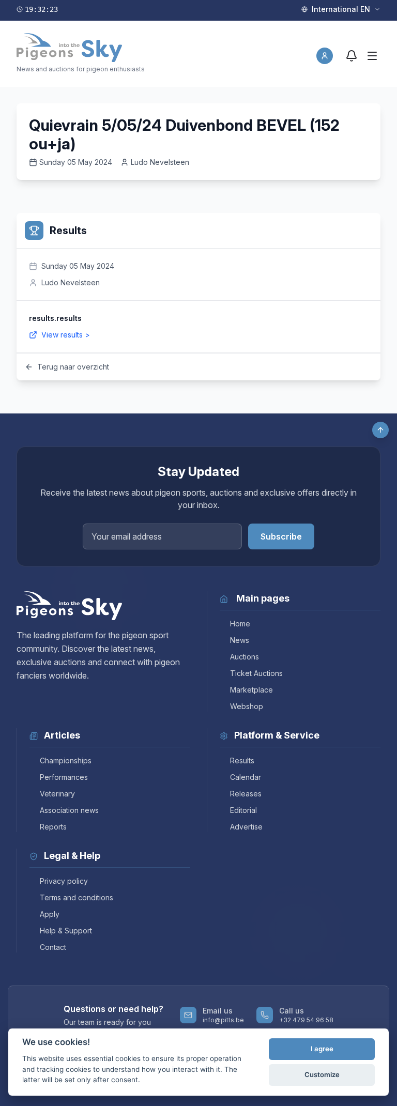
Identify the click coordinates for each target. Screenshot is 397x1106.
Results (242, 760)
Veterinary (57, 793)
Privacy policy (64, 881)
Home (240, 623)
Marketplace (251, 689)
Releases (246, 793)
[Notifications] (351, 56)
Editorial (243, 810)
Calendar (245, 777)
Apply (49, 914)
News (239, 640)
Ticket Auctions (256, 673)
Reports (53, 826)
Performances (64, 777)
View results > (65, 334)
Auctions (244, 656)
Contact (53, 947)
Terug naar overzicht (73, 366)
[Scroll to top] (380, 430)
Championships (65, 760)
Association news (69, 810)
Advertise (246, 826)
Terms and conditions (76, 897)
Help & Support (66, 930)
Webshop (246, 706)
